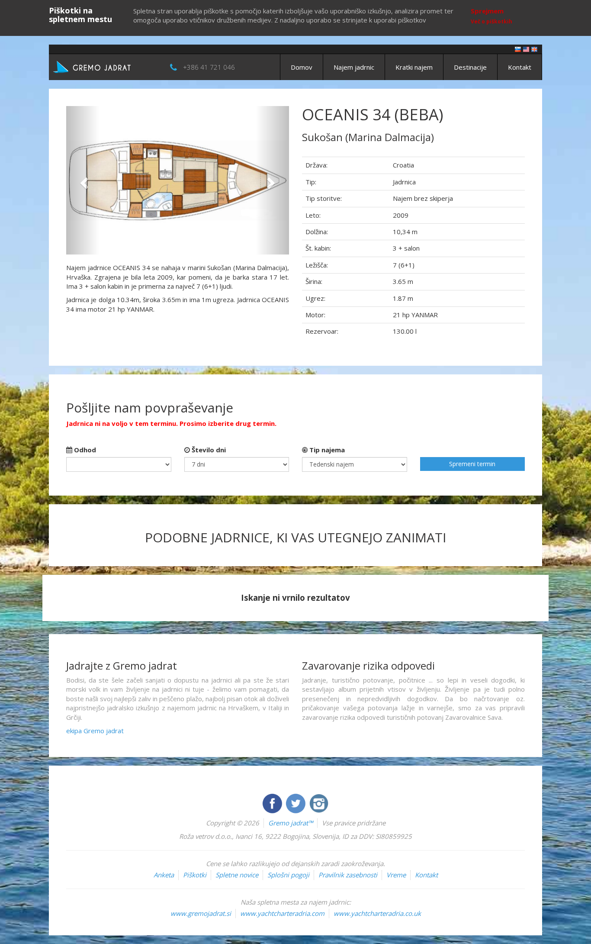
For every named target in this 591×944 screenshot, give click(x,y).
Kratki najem (414, 67)
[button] (83, 180)
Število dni (208, 449)
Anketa (164, 874)
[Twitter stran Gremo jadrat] (296, 802)
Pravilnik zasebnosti (347, 874)
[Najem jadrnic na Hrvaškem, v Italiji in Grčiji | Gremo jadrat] (105, 66)
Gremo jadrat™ (290, 822)
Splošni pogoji (288, 874)
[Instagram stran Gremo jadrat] (319, 802)
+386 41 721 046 (209, 67)
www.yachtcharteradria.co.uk (377, 913)
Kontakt (519, 67)
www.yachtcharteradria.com (282, 913)
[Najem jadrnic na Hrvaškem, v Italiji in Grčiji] (517, 48)
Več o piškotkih (491, 21)
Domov (301, 67)
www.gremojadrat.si (200, 913)
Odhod (84, 449)
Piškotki (194, 874)
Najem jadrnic (354, 67)
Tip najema (326, 449)
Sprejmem (487, 10)
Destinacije (470, 67)
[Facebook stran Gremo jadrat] (273, 802)
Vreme (396, 874)
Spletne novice (236, 874)
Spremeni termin (472, 464)
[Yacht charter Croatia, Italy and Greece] (526, 48)
